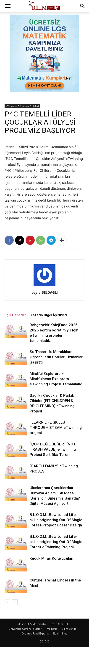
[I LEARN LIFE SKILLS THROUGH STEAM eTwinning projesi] (16, 427)
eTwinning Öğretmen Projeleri (22, 106)
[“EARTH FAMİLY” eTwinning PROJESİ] (16, 471)
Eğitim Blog (60, 633)
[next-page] (15, 602)
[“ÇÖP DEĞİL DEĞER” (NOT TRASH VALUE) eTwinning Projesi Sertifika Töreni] (16, 449)
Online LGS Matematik (32, 624)
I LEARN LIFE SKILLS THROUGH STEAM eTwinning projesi (56, 427)
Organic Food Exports (35, 633)
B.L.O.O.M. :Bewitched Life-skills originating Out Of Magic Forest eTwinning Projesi (56, 541)
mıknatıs (52, 629)
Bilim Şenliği (69, 629)
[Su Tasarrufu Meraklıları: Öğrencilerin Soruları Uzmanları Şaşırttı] (16, 357)
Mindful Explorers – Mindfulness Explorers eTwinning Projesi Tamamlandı (56, 378)
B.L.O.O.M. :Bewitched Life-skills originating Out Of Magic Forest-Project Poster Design (56, 519)
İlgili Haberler (15, 315)
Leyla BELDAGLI (44, 292)
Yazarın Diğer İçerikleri (49, 315)
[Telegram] (51, 240)
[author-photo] (44, 286)
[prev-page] (7, 602)
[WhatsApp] (40, 240)
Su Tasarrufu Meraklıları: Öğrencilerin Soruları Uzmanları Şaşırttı (57, 356)
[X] (19, 240)
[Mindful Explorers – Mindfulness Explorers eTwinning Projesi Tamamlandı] (16, 379)
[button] (7, 6)
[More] (62, 240)
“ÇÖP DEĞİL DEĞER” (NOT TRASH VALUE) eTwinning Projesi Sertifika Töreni (53, 449)
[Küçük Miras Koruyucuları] (16, 563)
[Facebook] (9, 240)
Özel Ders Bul (59, 624)
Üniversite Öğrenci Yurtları (25, 629)
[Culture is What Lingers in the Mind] (16, 585)
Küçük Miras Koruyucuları (51, 558)
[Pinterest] (30, 240)
